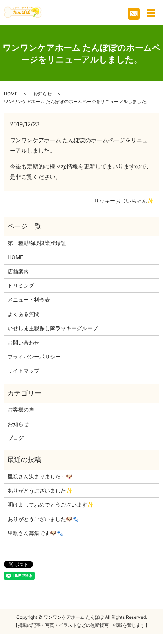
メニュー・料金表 (29, 299)
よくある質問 (23, 314)
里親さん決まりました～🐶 (40, 476)
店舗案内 (18, 271)
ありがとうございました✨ (40, 490)
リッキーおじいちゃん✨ (124, 200)
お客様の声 (21, 409)
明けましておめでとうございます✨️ (51, 504)
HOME (10, 94)
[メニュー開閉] (151, 13)
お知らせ (42, 94)
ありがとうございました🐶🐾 (43, 519)
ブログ (16, 438)
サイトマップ (23, 370)
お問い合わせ (23, 342)
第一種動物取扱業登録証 (37, 243)
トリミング (21, 285)
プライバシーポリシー (34, 356)
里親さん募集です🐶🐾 (35, 533)
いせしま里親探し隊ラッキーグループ (53, 328)
